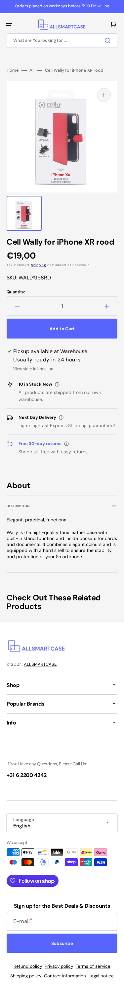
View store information (33, 369)
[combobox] (62, 40)
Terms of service (93, 966)
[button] (9, 24)
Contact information (65, 976)
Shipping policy (25, 976)
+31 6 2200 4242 (26, 775)
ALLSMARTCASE (40, 664)
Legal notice (101, 976)
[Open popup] (57, 384)
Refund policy (28, 966)
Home (13, 70)
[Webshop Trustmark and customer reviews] (26, 752)
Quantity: (16, 292)
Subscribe (62, 943)
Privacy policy (59, 966)
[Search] (108, 40)
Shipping (38, 265)
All (31, 70)
